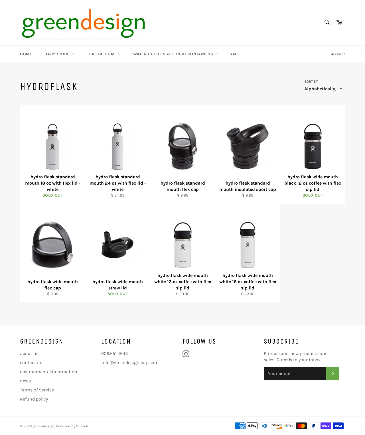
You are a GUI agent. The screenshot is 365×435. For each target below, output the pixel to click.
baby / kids (57, 54)
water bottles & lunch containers (173, 54)
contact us (31, 362)
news (25, 380)
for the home (102, 54)
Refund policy (34, 399)
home (26, 54)
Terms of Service (37, 390)
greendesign (44, 426)
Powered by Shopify (72, 426)
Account (338, 54)
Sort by (311, 81)
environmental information (48, 371)
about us (29, 353)
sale (235, 54)
